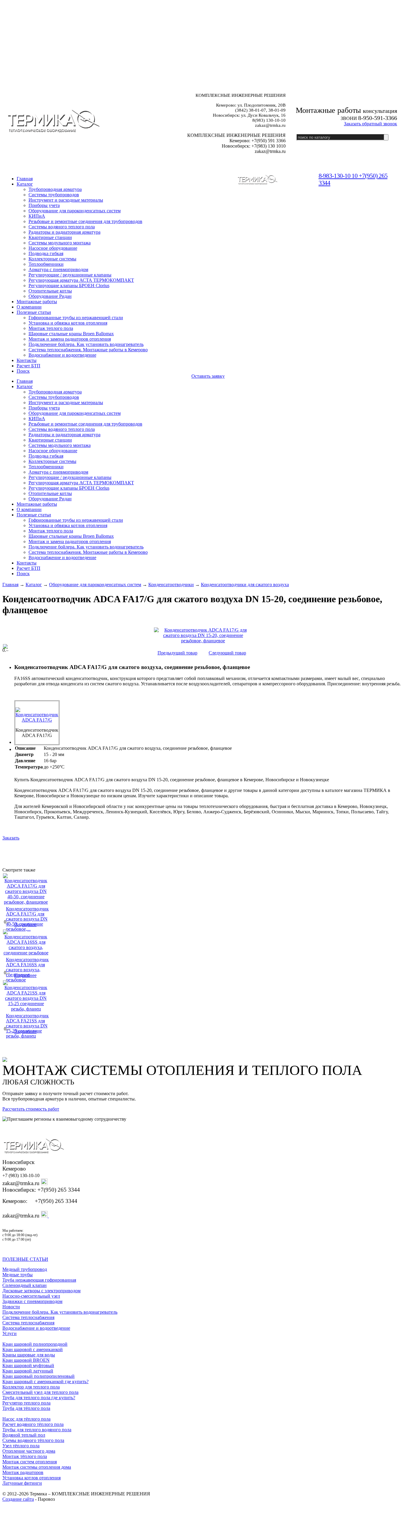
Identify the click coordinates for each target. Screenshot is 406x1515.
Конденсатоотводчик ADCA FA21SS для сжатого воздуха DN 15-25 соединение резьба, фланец (27, 1025)
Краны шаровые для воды (28, 1354)
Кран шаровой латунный (27, 1370)
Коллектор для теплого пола (31, 1386)
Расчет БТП (28, 365)
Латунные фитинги (22, 1483)
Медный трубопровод (24, 1269)
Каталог (25, 183)
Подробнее (25, 924)
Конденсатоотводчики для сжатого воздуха (245, 584)
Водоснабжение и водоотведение (36, 1328)
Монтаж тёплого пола (24, 1456)
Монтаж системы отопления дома (36, 1467)
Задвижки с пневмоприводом (32, 1301)
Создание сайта (18, 1499)
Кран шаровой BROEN (26, 1360)
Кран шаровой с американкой (32, 1349)
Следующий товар (227, 652)
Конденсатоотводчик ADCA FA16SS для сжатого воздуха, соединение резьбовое (27, 969)
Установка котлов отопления (31, 1477)
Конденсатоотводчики (171, 584)
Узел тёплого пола (21, 1445)
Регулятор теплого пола (26, 1402)
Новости (11, 1306)
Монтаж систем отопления (29, 1461)
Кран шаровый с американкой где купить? (45, 1381)
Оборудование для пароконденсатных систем (95, 584)
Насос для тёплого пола (26, 1418)
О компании (29, 306)
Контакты (27, 360)
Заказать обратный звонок (370, 123)
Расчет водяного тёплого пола (33, 1424)
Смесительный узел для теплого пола (40, 1392)
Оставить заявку (208, 376)
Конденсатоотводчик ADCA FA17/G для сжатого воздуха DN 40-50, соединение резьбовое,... (27, 919)
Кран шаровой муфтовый (28, 1365)
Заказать (10, 837)
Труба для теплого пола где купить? (38, 1397)
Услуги (9, 1333)
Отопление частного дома (28, 1451)
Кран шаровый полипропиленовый (38, 1376)
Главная (10, 584)
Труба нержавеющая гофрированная (39, 1279)
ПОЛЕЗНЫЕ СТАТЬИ (25, 1259)
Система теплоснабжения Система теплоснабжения (28, 1320)
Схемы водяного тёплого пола (33, 1440)
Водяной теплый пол (23, 1434)
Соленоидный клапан (24, 1285)
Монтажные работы (37, 301)
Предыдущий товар (177, 652)
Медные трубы (17, 1274)
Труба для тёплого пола (26, 1408)
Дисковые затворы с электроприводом (41, 1290)
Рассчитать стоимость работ (30, 1108)
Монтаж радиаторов (22, 1472)
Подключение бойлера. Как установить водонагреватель (59, 1312)
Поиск (23, 371)
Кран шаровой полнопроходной (34, 1344)
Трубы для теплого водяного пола (36, 1429)
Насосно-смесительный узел (31, 1296)
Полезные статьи (34, 312)
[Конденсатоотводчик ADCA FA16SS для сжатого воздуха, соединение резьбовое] (26, 952)
